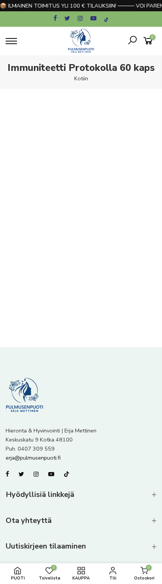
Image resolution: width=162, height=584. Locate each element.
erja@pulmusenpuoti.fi (33, 457)
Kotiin (81, 78)
